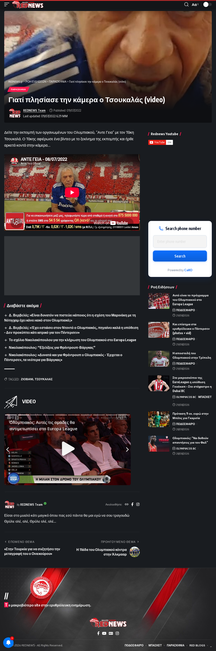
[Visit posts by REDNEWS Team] (14, 113)
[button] (7, 4)
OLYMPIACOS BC (186, 397)
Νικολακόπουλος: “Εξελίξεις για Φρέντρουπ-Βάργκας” (52, 347)
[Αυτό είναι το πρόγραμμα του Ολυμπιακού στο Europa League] (158, 301)
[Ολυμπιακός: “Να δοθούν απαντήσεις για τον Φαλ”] (158, 444)
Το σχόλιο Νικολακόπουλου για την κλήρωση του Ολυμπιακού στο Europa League (72, 340)
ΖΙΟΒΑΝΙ (27, 379)
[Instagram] (138, 504)
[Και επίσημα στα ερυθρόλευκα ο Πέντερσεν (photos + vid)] (158, 330)
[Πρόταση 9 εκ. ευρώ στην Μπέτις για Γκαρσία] (158, 419)
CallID (188, 270)
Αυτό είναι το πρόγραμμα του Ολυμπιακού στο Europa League (191, 299)
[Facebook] (132, 504)
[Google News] (111, 633)
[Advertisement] (72, 265)
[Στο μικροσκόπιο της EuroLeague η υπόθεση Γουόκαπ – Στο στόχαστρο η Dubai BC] (158, 383)
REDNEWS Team (34, 110)
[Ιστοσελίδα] (126, 504)
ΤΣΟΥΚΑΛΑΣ (44, 379)
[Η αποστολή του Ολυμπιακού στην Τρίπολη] (158, 359)
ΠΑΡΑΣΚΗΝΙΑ (18, 89)
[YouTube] (104, 633)
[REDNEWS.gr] (27, 4)
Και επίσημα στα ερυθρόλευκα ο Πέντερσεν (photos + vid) (191, 328)
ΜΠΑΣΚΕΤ (205, 397)
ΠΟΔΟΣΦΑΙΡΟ (185, 310)
